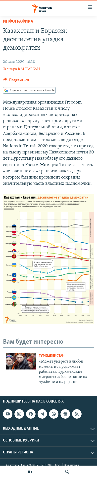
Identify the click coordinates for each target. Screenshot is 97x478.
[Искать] (67, 472)
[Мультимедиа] (29, 472)
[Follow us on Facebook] (31, 414)
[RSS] (77, 414)
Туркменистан (51, 356)
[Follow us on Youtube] (7, 414)
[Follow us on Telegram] (42, 414)
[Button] (16, 81)
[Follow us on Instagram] (19, 414)
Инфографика (18, 21)
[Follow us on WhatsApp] (53, 414)
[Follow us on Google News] (65, 414)
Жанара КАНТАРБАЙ (21, 69)
